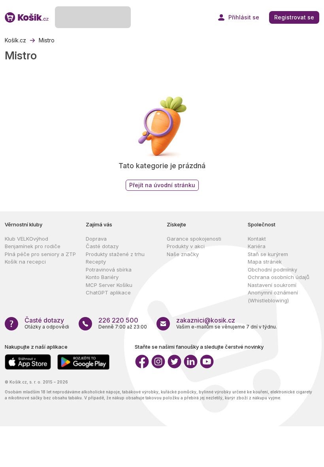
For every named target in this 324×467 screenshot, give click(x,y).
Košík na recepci (25, 261)
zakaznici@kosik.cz (205, 320)
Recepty (96, 261)
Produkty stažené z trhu (115, 254)
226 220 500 (118, 320)
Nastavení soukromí (272, 285)
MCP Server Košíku (109, 285)
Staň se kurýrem (268, 254)
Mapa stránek (265, 261)
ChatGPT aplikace (108, 292)
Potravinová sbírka (109, 269)
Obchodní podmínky (272, 269)
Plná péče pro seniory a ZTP (40, 254)
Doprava (96, 238)
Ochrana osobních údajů (278, 277)
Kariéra (257, 246)
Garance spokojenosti (194, 238)
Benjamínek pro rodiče (32, 246)
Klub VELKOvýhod (26, 238)
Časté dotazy (102, 246)
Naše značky (183, 254)
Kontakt (257, 238)
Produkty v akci (186, 246)
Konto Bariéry (102, 277)
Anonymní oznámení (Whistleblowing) (273, 296)
